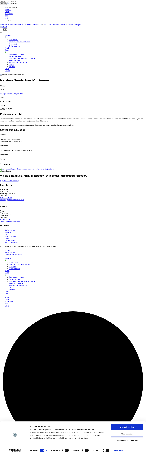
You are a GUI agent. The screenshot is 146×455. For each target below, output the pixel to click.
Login (7, 18)
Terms (11, 65)
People (7, 48)
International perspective (18, 63)
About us (8, 10)
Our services (13, 40)
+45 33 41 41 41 (6, 198)
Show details (119, 450)
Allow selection (127, 434)
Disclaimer (8, 250)
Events (7, 12)
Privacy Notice (10, 240)
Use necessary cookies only (127, 440)
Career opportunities (16, 54)
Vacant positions (15, 56)
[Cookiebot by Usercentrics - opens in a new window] (15, 450)
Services (8, 35)
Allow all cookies (127, 427)
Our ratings (13, 44)
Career (7, 50)
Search (3, 3)
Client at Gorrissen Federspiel (19, 42)
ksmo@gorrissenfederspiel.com (11, 94)
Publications (9, 14)
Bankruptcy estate (11, 242)
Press (6, 16)
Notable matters (14, 46)
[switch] (65, 450)
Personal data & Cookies (13, 254)
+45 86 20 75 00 (6, 219)
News (7, 69)
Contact (7, 71)
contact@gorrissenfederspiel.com (12, 200)
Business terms (10, 230)
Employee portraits (16, 60)
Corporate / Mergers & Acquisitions (40, 169)
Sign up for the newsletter (9, 181)
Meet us (12, 67)
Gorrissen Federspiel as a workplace (22, 58)
